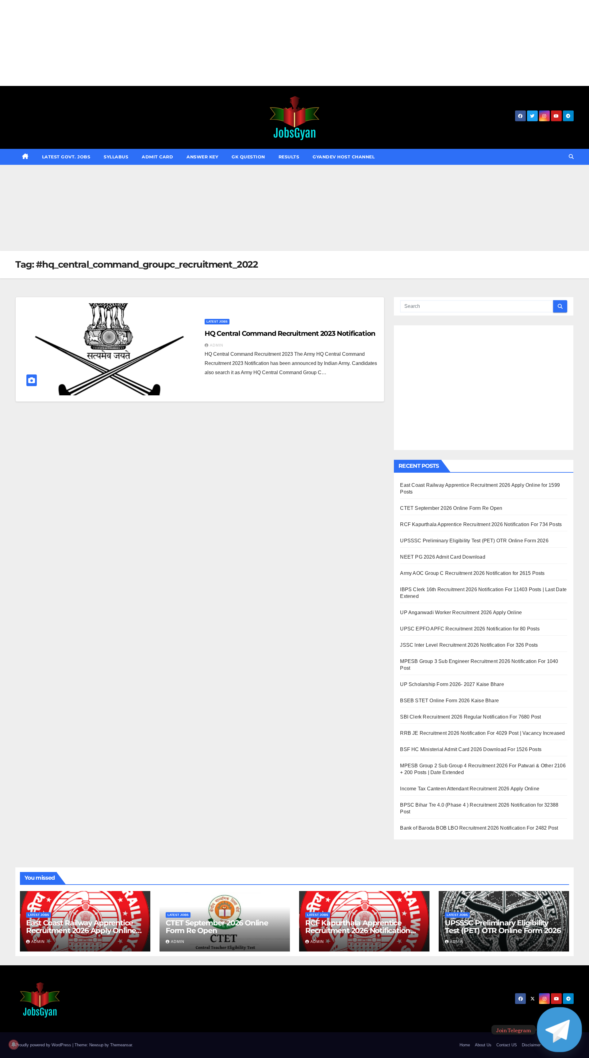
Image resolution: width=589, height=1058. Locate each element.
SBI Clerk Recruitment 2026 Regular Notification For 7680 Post (470, 716)
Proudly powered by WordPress (43, 1045)
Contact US (506, 1045)
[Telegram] (559, 1029)
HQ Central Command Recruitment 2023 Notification (290, 333)
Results (289, 157)
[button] (571, 156)
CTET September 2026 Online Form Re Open (451, 508)
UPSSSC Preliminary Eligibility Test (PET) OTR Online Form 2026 (474, 540)
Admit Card (157, 157)
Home (465, 1045)
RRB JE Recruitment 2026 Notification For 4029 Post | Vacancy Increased (482, 733)
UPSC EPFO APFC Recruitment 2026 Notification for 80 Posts (469, 628)
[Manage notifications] (13, 1044)
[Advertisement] (184, 43)
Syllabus (116, 157)
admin (216, 345)
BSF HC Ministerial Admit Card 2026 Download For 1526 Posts (470, 749)
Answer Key (202, 157)
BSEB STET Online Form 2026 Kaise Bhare (449, 700)
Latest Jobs (217, 321)
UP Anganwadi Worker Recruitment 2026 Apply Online (461, 612)
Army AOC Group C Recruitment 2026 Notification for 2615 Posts (472, 573)
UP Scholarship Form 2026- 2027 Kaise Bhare (452, 684)
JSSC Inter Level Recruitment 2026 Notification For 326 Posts (469, 645)
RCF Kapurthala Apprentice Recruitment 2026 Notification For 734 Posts (481, 524)
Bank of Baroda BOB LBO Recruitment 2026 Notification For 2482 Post (479, 828)
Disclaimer (531, 1045)
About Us (483, 1045)
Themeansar (121, 1045)
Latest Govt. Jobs (66, 157)
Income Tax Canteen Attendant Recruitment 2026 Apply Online (469, 788)
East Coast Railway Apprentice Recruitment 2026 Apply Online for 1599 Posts (81, 930)
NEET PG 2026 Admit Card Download (442, 557)
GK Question (248, 157)
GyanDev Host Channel (344, 157)
